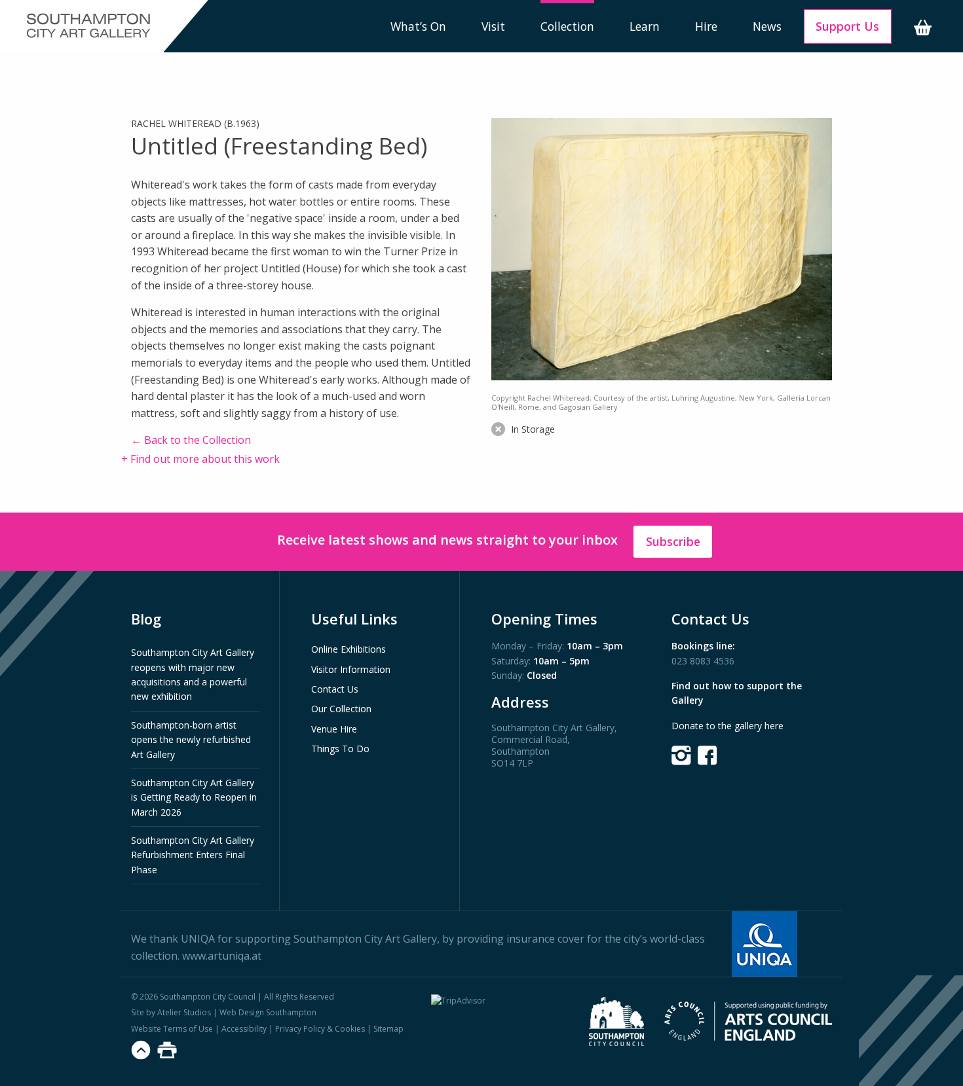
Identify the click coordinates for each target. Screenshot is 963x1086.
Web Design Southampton (267, 1012)
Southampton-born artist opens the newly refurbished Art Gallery (191, 740)
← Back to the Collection (191, 440)
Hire (706, 26)
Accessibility (244, 1028)
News (767, 26)
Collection (567, 26)
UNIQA (198, 939)
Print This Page (167, 1050)
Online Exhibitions (348, 649)
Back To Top (141, 1050)
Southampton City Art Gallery (88, 26)
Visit (493, 26)
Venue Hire (334, 729)
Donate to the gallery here (727, 725)
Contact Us (334, 689)
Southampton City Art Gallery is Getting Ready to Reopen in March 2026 (194, 797)
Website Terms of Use (172, 1028)
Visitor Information (350, 669)
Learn (645, 26)
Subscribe (673, 541)
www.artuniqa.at (221, 956)
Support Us (847, 26)
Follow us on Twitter (681, 755)
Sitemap (388, 1028)
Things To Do (340, 748)
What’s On (418, 26)
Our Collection (341, 708)
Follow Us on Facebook (707, 755)
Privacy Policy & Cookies (320, 1028)
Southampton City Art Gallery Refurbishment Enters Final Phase (192, 855)
